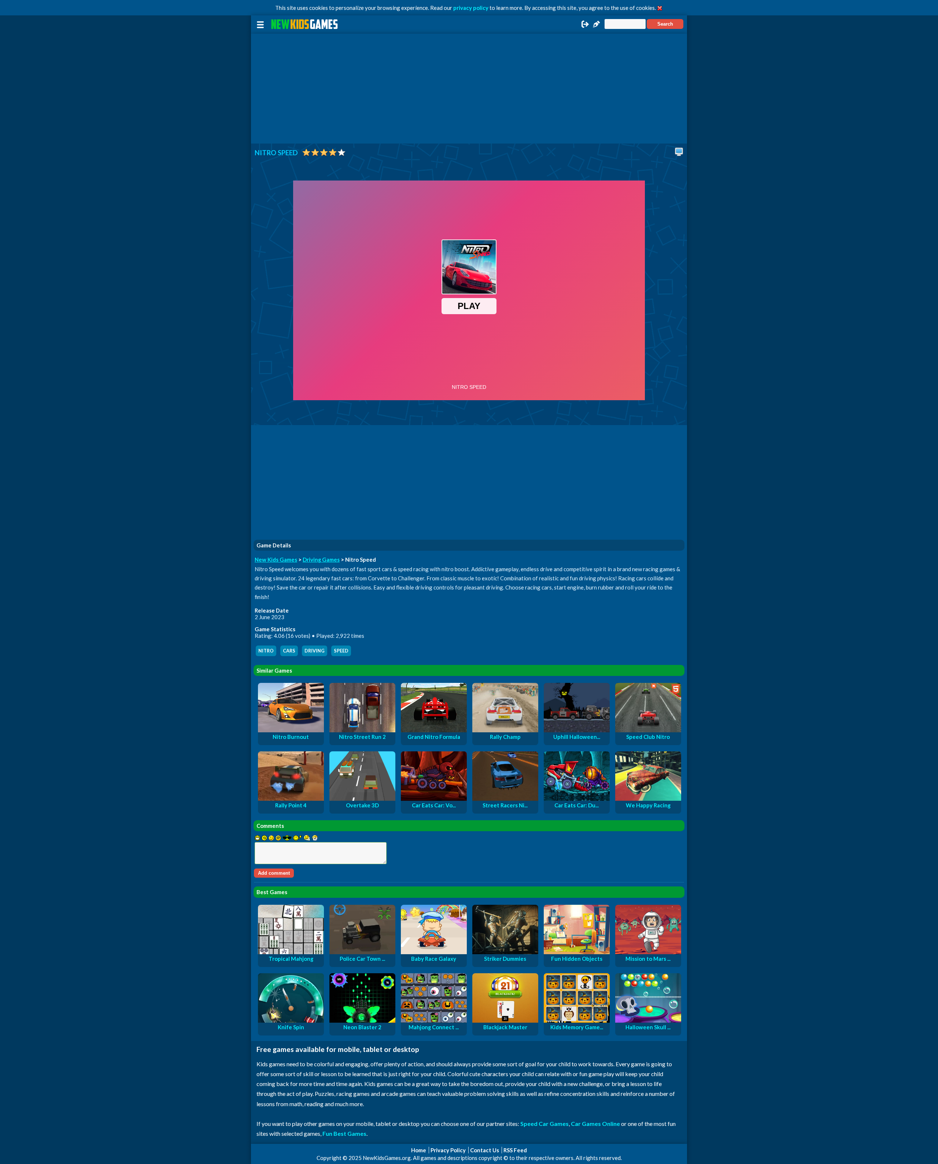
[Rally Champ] (505, 730)
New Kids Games (276, 559)
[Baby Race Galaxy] (434, 952)
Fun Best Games (344, 1133)
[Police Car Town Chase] (362, 952)
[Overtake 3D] (362, 798)
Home (418, 1150)
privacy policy (470, 7)
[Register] (596, 26)
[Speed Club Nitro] (648, 730)
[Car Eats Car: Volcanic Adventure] (434, 798)
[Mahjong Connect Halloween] (434, 1020)
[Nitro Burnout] (291, 730)
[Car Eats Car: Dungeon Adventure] (577, 798)
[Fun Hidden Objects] (577, 952)
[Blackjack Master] (505, 1020)
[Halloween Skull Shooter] (648, 1020)
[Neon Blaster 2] (362, 1020)
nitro (266, 651)
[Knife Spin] (291, 1020)
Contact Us (484, 1150)
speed (341, 651)
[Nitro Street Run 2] (362, 730)
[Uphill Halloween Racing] (577, 730)
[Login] (585, 26)
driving (314, 651)
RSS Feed (515, 1150)
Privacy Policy (448, 1150)
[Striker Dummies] (505, 952)
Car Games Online (595, 1123)
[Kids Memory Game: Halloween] (577, 1020)
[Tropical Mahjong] (291, 952)
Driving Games (321, 559)
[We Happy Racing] (648, 798)
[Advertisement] (469, 88)
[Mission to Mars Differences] (648, 952)
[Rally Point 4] (291, 798)
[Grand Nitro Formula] (434, 730)
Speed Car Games (544, 1123)
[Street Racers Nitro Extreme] (505, 798)
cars (289, 651)
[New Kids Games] (305, 24)
